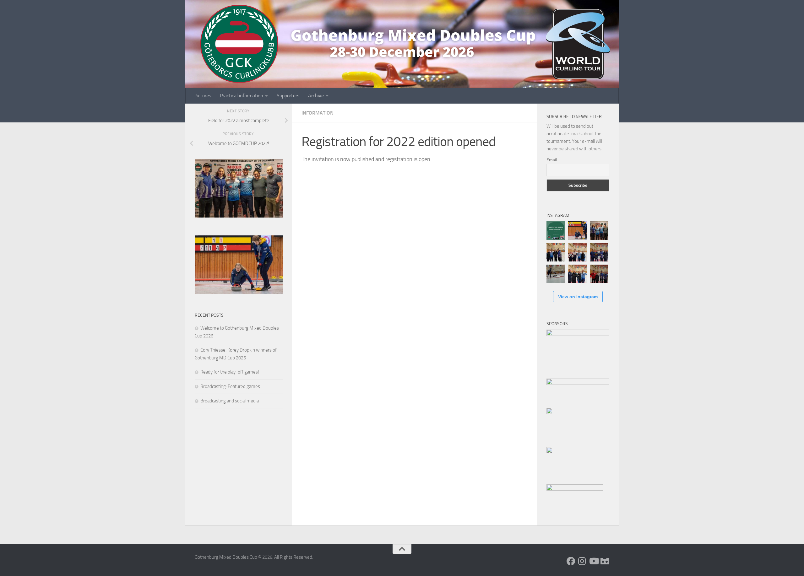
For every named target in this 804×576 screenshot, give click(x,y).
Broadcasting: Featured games (230, 386)
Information (318, 113)
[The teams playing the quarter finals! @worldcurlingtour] (599, 252)
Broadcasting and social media (229, 401)
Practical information (241, 96)
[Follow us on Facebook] (571, 561)
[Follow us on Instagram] (582, 561)
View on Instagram (578, 296)
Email (551, 160)
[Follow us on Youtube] (593, 561)
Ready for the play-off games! (229, 372)
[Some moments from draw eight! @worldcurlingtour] (555, 274)
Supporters (288, 96)
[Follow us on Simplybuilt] (604, 561)
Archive (316, 96)
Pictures (202, 96)
